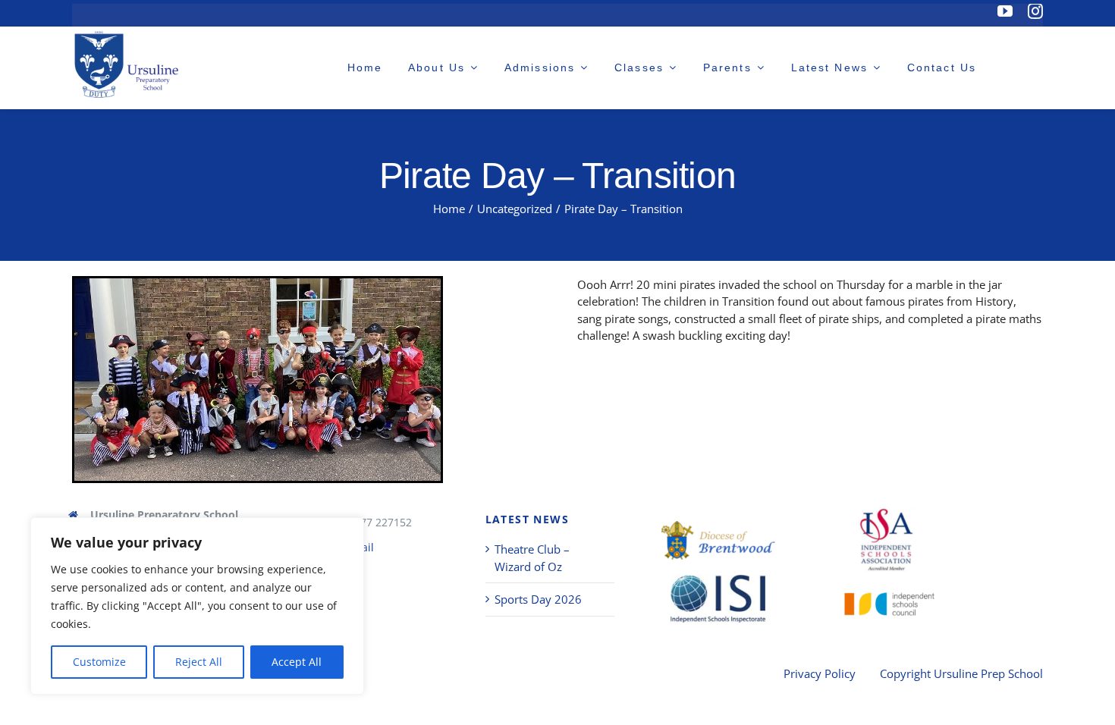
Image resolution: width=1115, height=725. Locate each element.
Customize (99, 661)
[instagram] (1035, 11)
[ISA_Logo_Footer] (886, 539)
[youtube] (1005, 11)
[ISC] (886, 599)
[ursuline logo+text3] (129, 64)
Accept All (297, 661)
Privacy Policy (820, 673)
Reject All (198, 661)
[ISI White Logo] (718, 599)
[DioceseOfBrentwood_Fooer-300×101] (718, 540)
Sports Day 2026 (538, 599)
